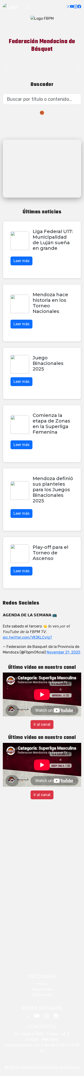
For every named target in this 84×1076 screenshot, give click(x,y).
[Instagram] (75, 7)
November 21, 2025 (63, 652)
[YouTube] (72, 7)
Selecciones (42, 989)
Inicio (42, 984)
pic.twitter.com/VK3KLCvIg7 (27, 637)
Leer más (21, 261)
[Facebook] (79, 7)
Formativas (42, 995)
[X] (68, 7)
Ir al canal (42, 724)
